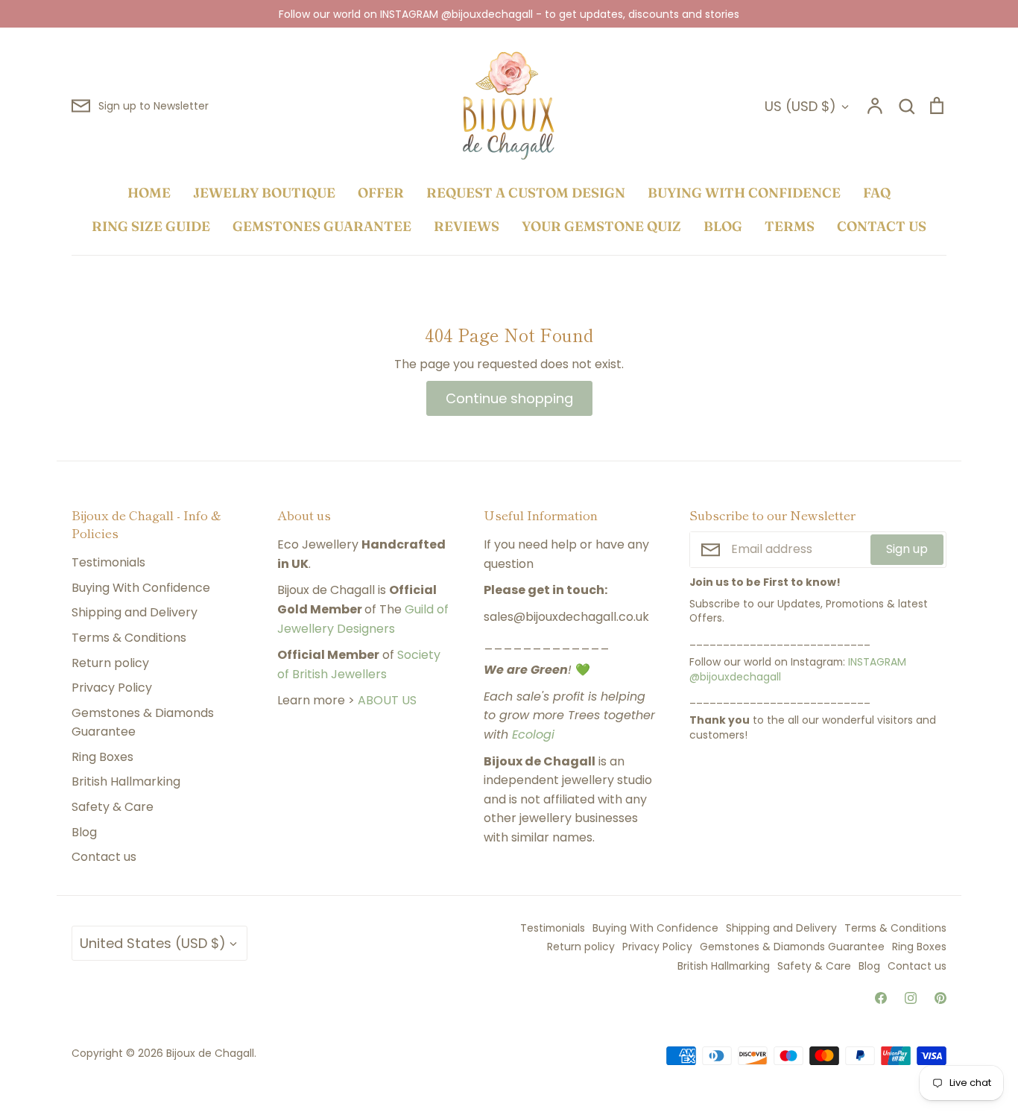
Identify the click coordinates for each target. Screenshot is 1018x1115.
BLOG (723, 226)
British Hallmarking (126, 781)
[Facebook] (881, 998)
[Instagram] (911, 998)
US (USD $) (800, 106)
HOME (149, 192)
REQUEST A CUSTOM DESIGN (525, 192)
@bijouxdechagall (735, 676)
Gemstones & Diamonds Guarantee (143, 722)
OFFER (381, 192)
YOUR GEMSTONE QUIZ (601, 226)
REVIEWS (466, 226)
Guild (419, 609)
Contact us (104, 856)
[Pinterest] (940, 998)
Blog (84, 832)
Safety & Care (113, 806)
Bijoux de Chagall (210, 1053)
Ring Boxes (102, 756)
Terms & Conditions (129, 637)
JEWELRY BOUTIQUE (264, 192)
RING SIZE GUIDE (151, 226)
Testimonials (108, 562)
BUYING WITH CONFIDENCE (744, 192)
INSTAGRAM (877, 661)
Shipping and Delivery (134, 612)
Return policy (110, 663)
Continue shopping (509, 398)
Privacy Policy (112, 687)
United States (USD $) (153, 943)
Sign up (907, 549)
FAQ (877, 192)
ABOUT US (387, 700)
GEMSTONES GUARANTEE (322, 226)
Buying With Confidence (141, 587)
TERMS (790, 226)
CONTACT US (881, 226)
